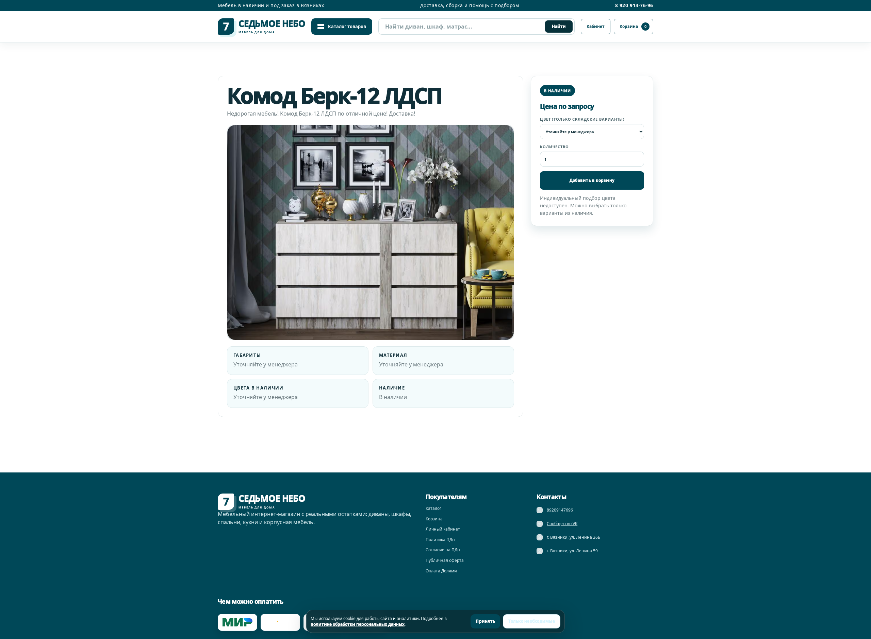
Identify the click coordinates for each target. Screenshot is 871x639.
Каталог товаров (347, 26)
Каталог (433, 508)
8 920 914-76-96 (634, 5)
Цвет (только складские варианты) (582, 119)
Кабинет (596, 26)
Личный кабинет (443, 529)
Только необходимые (531, 621)
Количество (554, 146)
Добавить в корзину (592, 180)
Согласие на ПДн (443, 550)
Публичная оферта (445, 560)
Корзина (633, 26)
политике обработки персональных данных (358, 624)
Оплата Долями (441, 571)
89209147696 (560, 510)
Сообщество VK (562, 523)
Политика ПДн (440, 539)
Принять (485, 621)
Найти (559, 26)
